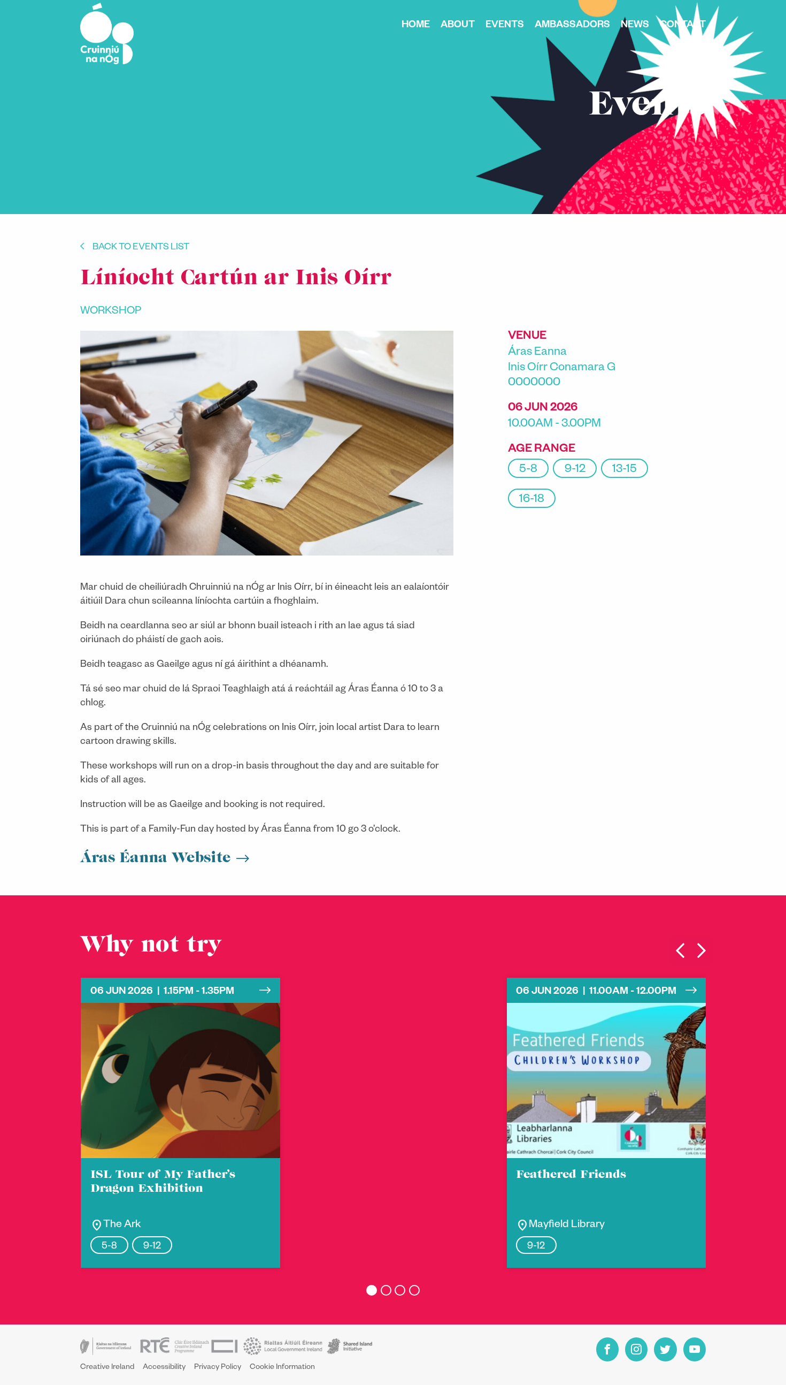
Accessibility (164, 1368)
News (635, 25)
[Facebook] (607, 1349)
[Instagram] (636, 1349)
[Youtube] (694, 1349)
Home (416, 25)
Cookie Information (282, 1368)
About (458, 25)
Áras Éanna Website (155, 858)
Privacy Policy (217, 1368)
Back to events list (141, 248)
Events (505, 25)
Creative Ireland (107, 1368)
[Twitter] (665, 1349)
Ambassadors (572, 25)
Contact (683, 25)
